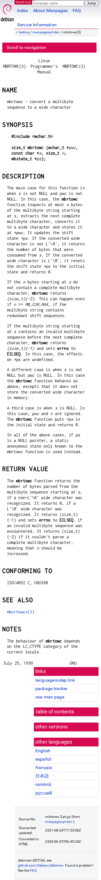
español (43, 759)
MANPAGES (25, 2)
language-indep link (55, 680)
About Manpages (50, 10)
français (43, 767)
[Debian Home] (7, 11)
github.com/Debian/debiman (40, 865)
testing (24, 32)
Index (22, 10)
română (43, 784)
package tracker (51, 688)
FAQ (77, 10)
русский (43, 793)
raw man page (49, 697)
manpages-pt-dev (46, 32)
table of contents (55, 711)
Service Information (37, 24)
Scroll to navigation (26, 47)
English (42, 750)
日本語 (42, 776)
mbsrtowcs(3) (21, 611)
